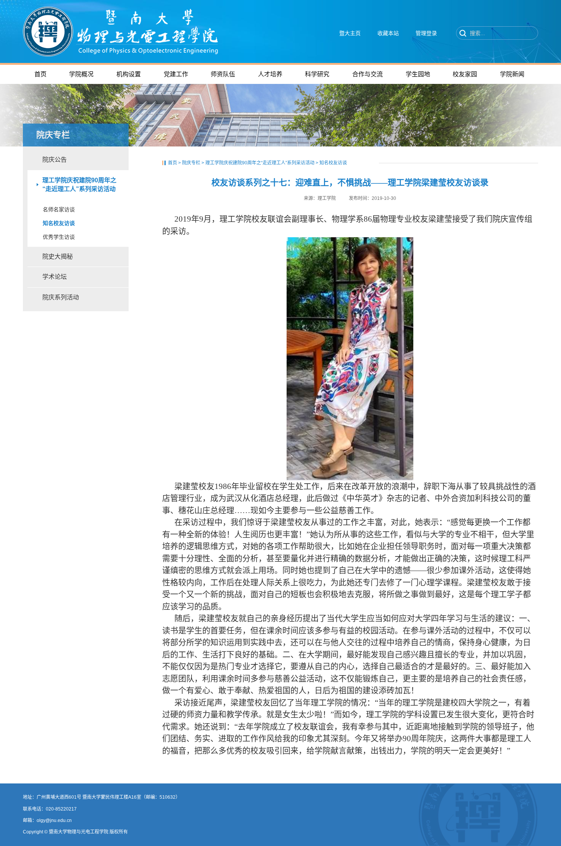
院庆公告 (54, 159)
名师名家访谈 (59, 209)
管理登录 (426, 33)
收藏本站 (388, 33)
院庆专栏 (191, 163)
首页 (172, 163)
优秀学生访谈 (59, 237)
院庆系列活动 (60, 297)
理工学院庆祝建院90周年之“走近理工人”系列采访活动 (79, 184)
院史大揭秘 (57, 256)
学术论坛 (54, 276)
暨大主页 (350, 33)
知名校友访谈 (59, 223)
